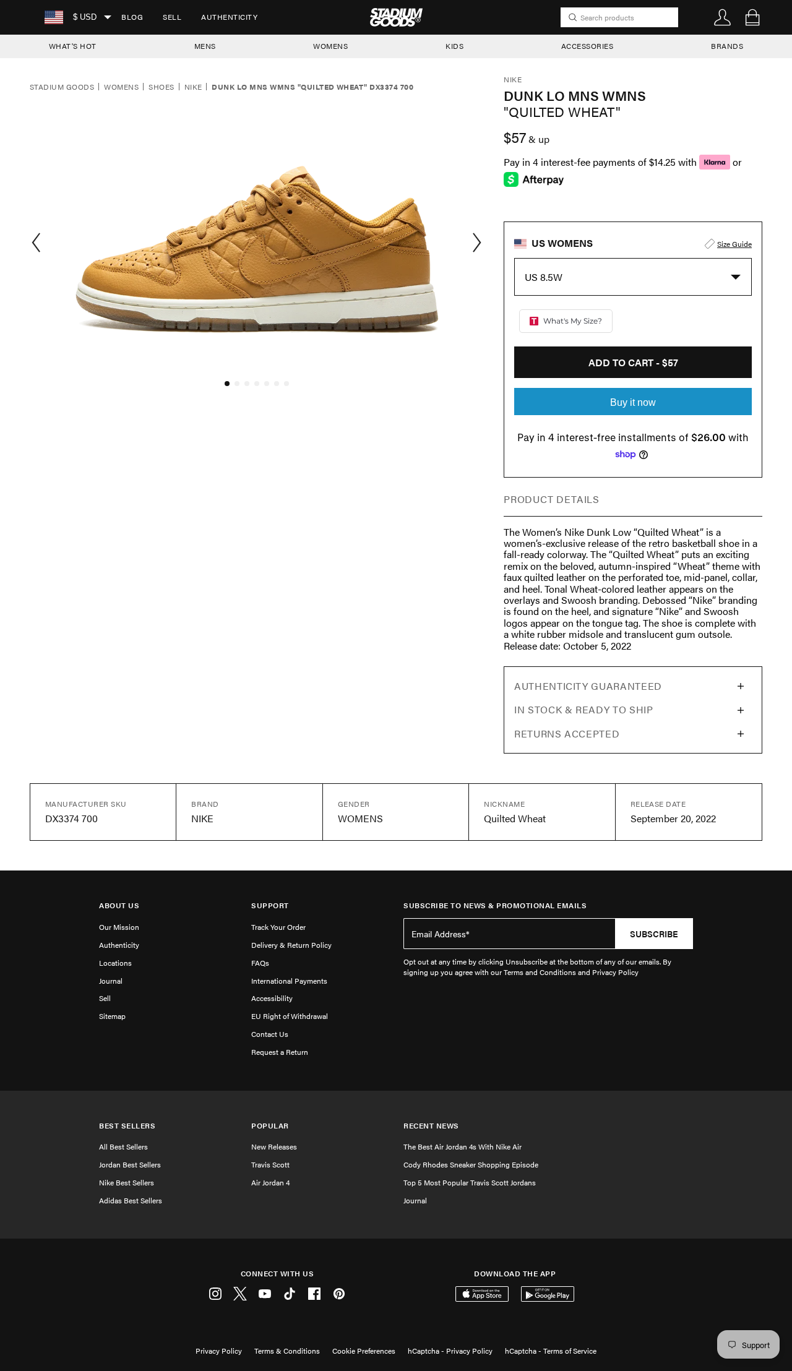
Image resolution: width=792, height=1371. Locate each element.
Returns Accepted (566, 733)
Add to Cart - (633, 362)
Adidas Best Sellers (130, 1200)
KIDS (454, 45)
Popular (270, 1125)
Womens (121, 87)
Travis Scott (270, 1164)
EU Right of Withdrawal (289, 1015)
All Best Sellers (123, 1146)
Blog (132, 16)
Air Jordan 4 (270, 1182)
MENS (205, 45)
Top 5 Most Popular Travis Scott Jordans (469, 1182)
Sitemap (112, 1015)
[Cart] (752, 17)
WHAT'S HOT (73, 45)
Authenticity (229, 16)
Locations (115, 962)
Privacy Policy (219, 1350)
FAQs (260, 962)
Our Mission (119, 926)
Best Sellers (127, 1125)
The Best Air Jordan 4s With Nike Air (462, 1146)
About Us (119, 905)
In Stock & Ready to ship (583, 709)
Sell (172, 16)
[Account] (723, 17)
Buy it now (633, 402)
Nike (193, 87)
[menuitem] (132, 17)
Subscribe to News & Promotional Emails (495, 905)
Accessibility (272, 998)
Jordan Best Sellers (130, 1164)
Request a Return (279, 1051)
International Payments (289, 980)
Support (270, 905)
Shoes (161, 87)
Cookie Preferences (363, 1350)
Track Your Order (278, 926)
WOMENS (330, 45)
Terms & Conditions (287, 1350)
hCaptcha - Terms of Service (550, 1350)
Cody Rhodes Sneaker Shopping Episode (470, 1164)
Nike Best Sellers (126, 1182)
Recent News (431, 1125)
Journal (111, 980)
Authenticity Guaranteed (588, 686)
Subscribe (654, 933)
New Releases (274, 1146)
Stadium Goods (62, 87)
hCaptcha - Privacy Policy (450, 1350)
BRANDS (727, 45)
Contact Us (269, 1033)
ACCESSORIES (587, 45)
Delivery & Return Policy (291, 944)
